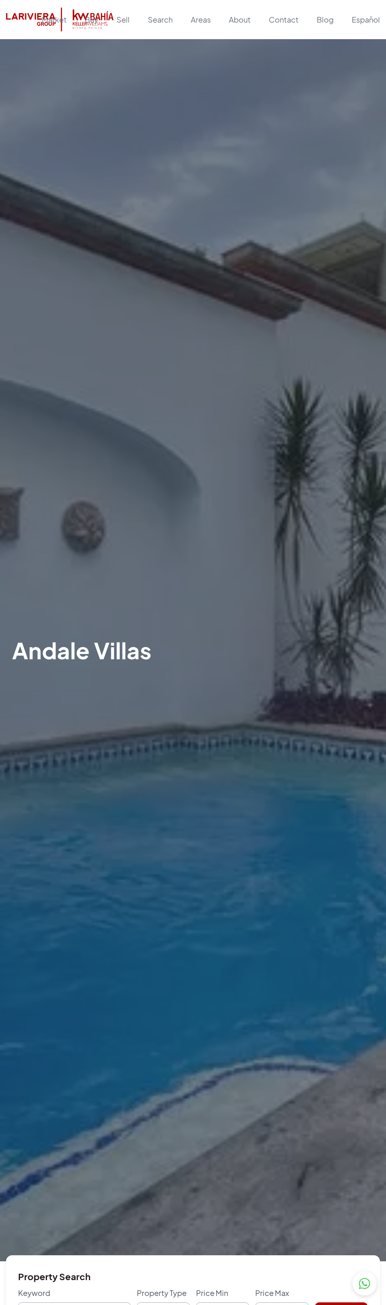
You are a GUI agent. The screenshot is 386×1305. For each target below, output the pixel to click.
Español (366, 19)
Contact (284, 19)
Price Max (272, 1292)
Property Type (162, 1292)
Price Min (212, 1292)
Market (54, 19)
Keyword (34, 1292)
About (240, 19)
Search (160, 19)
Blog (325, 19)
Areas (201, 19)
